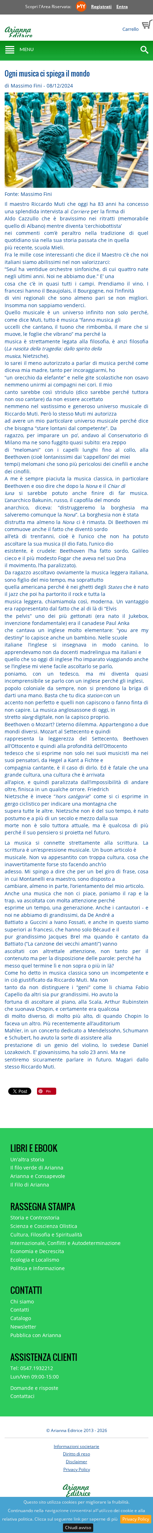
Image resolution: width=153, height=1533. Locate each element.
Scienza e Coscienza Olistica (43, 1226)
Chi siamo (22, 1301)
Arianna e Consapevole (37, 1176)
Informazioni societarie (76, 1446)
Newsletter (23, 1326)
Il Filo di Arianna (29, 1184)
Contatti (19, 1309)
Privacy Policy (135, 1519)
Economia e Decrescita (37, 1251)
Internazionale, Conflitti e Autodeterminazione (65, 1243)
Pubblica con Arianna (35, 1335)
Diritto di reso (76, 1454)
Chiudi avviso (78, 1527)
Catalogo (20, 1318)
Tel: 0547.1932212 (31, 1368)
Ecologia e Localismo (34, 1259)
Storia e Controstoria (34, 1217)
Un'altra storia (27, 1159)
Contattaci (22, 1396)
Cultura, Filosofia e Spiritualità (46, 1234)
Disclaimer (76, 1462)
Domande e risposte (34, 1388)
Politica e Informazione (37, 1268)
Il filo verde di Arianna (36, 1167)
